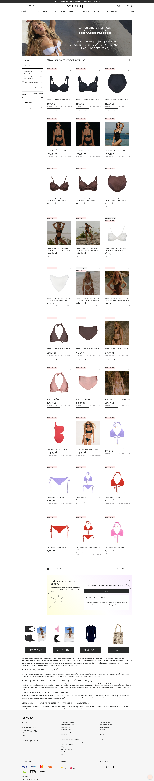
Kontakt (63, 752)
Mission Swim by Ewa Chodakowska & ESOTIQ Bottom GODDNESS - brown (116, 199)
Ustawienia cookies (66, 749)
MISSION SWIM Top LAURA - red (114, 498)
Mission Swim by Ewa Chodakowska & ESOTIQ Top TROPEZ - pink (58, 399)
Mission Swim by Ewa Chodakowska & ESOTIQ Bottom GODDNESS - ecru (58, 299)
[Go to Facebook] (101, 766)
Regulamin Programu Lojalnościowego (72, 742)
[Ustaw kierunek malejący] (129, 60)
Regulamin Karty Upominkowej (70, 739)
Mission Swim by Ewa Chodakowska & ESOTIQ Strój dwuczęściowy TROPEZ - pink (117, 399)
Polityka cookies (65, 747)
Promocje (103, 737)
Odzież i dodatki (37, 18)
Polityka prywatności (67, 744)
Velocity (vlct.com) (33, 779)
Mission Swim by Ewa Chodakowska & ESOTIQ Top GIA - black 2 (87, 100)
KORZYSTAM (97, 2)
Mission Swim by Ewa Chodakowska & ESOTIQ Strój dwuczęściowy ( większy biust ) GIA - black (87, 150)
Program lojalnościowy (67, 722)
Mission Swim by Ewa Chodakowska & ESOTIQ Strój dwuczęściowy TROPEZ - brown (116, 349)
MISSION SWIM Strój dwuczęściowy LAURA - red (88, 548)
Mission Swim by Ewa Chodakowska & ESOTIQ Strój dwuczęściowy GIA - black (58, 150)
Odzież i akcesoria (105, 732)
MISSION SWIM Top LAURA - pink (114, 547)
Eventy (102, 734)
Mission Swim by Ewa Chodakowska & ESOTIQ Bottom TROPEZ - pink (87, 399)
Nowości (102, 739)
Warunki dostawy (66, 729)
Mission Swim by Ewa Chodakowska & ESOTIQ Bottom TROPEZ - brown (87, 349)
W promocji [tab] (28, 103)
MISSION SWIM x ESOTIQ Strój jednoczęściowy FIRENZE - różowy (57, 449)
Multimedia (103, 729)
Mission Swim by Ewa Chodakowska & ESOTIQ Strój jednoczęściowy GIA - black (117, 150)
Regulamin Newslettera (68, 737)
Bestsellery (103, 742)
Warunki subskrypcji (66, 732)
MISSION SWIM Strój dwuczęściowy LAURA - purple (88, 498)
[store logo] (75, 6)
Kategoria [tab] (27, 66)
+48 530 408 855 (29, 727)
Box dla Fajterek (65, 727)
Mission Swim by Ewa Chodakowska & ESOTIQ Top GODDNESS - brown (58, 199)
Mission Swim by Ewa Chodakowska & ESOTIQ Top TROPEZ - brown (58, 349)
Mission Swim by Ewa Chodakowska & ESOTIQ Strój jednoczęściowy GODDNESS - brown (117, 299)
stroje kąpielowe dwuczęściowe (43, 674)
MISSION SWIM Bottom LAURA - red (57, 547)
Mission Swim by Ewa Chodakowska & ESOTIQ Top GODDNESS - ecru (116, 249)
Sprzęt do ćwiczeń (105, 727)
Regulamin (64, 734)
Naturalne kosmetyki (106, 725)
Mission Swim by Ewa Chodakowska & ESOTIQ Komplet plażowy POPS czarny (87, 449)
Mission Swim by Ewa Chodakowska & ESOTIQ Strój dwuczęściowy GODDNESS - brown (59, 249)
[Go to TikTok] (114, 766)
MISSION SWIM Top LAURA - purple (115, 448)
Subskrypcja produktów (68, 725)
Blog (62, 754)
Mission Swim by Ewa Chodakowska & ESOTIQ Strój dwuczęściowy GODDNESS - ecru (88, 299)
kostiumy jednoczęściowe (70, 674)
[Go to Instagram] (107, 766)
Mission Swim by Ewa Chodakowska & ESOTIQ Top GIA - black (58, 100)
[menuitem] (24, 11)
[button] (128, 6)
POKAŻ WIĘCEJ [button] (91, 607)
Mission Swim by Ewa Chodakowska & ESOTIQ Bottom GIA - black (116, 100)
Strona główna (26, 18)
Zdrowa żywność (105, 722)
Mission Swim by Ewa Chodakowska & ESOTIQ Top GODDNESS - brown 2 (87, 199)
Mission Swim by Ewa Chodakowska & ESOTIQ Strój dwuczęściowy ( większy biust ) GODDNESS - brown (87, 249)
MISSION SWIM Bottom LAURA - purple (58, 498)
